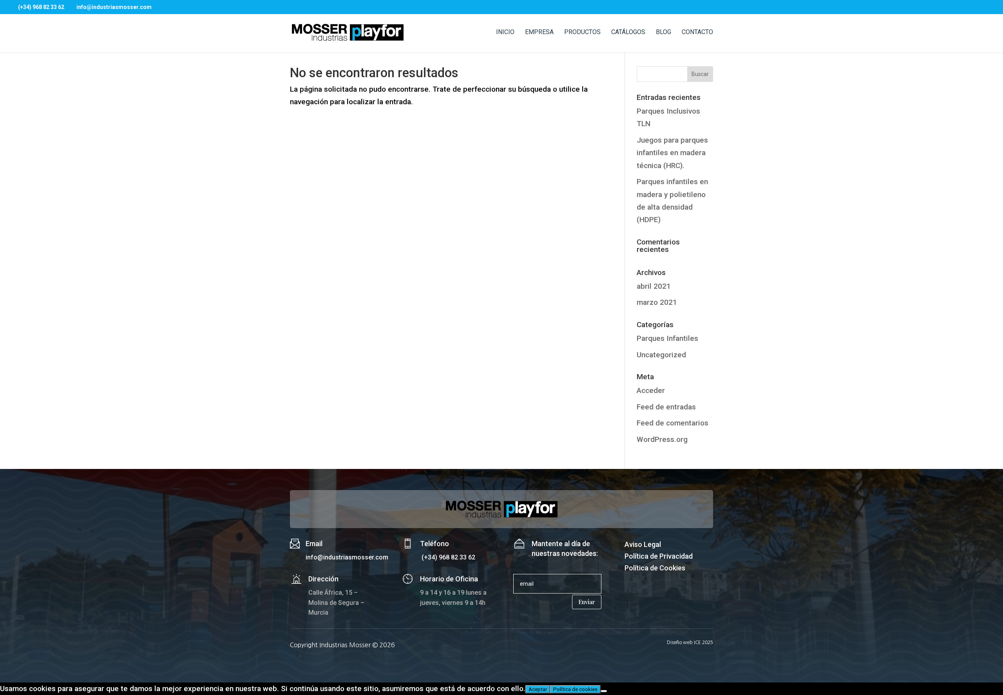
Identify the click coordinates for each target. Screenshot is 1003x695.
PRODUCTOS (582, 32)
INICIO (505, 32)
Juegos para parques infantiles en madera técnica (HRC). (672, 153)
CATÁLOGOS (628, 32)
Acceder (651, 390)
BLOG (663, 32)
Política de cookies (575, 689)
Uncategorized (661, 354)
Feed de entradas (666, 406)
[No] (604, 691)
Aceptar (538, 689)
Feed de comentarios (672, 422)
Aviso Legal (643, 545)
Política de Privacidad (659, 557)
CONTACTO (697, 32)
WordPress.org (662, 439)
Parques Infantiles (667, 338)
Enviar (586, 602)
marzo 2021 (657, 302)
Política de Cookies (655, 568)
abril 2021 (654, 286)
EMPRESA (539, 32)
